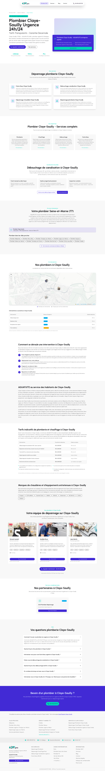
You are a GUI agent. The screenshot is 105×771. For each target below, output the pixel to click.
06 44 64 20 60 (83, 559)
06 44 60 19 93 (79, 3)
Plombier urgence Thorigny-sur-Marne (19, 727)
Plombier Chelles (79, 241)
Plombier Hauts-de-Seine (60, 751)
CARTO (94, 304)
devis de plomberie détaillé (65, 433)
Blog (59, 3)
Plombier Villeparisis (15, 238)
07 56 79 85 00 (53, 610)
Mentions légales (80, 758)
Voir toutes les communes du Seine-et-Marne (53, 246)
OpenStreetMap (83, 304)
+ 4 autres (56, 760)
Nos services (32, 47)
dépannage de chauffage (25, 490)
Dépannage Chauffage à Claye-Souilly (78, 725)
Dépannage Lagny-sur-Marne (17, 729)
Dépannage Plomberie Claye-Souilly (77, 723)
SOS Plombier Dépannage (46, 604)
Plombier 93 (57, 753)
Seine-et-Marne (21, 12)
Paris (55, 749)
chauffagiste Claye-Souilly (65, 714)
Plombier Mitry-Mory (28, 238)
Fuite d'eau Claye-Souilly (74, 729)
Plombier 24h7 (44, 3)
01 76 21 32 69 (23, 559)
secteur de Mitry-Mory (80, 403)
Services (78, 751)
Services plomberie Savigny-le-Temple (49, 732)
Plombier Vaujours (75, 238)
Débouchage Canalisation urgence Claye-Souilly (81, 727)
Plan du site (79, 763)
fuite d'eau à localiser (65, 367)
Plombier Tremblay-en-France (34, 241)
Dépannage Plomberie (37, 749)
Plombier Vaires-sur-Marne (17, 241)
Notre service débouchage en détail (46, 192)
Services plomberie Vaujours (16, 732)
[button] (58, 288)
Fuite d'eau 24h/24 (36, 756)
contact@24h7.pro (13, 763)
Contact (65, 3)
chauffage (54, 367)
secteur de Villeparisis (64, 403)
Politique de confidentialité (83, 760)
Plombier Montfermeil (50, 241)
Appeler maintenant (18, 47)
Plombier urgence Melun (45, 727)
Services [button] (52, 3)
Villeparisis (11, 723)
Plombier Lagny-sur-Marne (61, 238)
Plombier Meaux (43, 725)
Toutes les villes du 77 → (44, 734)
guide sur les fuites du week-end (61, 357)
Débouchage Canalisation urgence (40, 753)
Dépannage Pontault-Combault (47, 729)
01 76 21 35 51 (53, 559)
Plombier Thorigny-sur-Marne (43, 238)
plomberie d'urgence (25, 349)
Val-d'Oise (56, 758)
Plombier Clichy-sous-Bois (65, 241)
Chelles (41, 723)
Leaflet (77, 304)
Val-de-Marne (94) (58, 756)
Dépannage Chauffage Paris (39, 751)
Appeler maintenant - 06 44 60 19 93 (53, 569)
